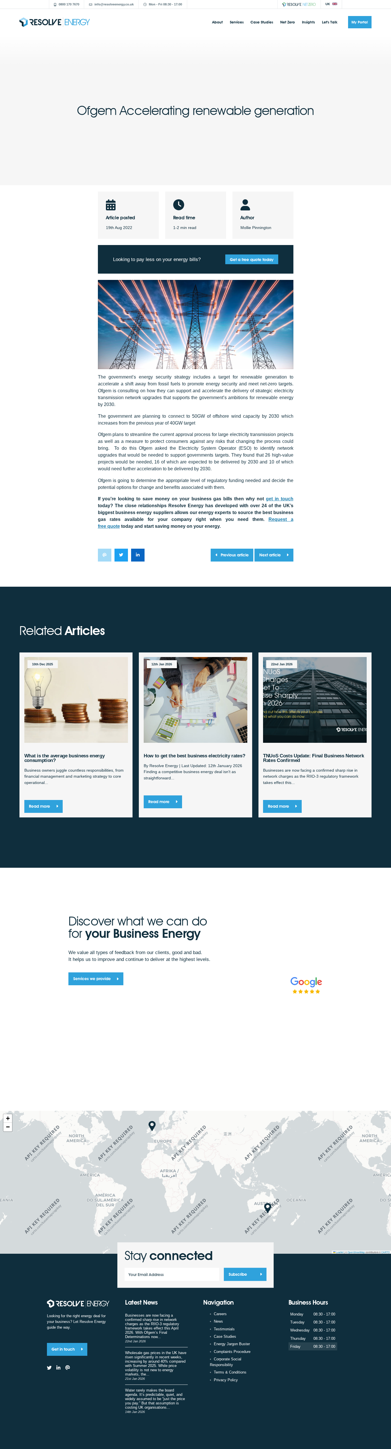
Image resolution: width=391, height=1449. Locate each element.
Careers (220, 1314)
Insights (308, 22)
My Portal (359, 22)
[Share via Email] (104, 555)
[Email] (67, 1368)
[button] (152, 1126)
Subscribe (238, 1274)
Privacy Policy (226, 1380)
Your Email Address (146, 1274)
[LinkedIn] (58, 1368)
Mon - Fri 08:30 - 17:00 (165, 4)
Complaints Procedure (232, 1352)
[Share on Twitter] (121, 555)
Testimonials (224, 1329)
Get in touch (64, 1349)
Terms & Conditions (230, 1372)
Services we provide (92, 978)
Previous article (235, 554)
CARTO (385, 1252)
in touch (279, 498)
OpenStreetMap (356, 1252)
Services (237, 22)
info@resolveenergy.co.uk (114, 4)
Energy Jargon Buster (232, 1344)
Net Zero (287, 22)
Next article (270, 554)
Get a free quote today (251, 259)
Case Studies (261, 22)
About (217, 22)
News (218, 1321)
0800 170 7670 (69, 4)
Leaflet (339, 1252)
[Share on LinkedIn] (138, 555)
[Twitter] (49, 1368)
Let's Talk (329, 22)
